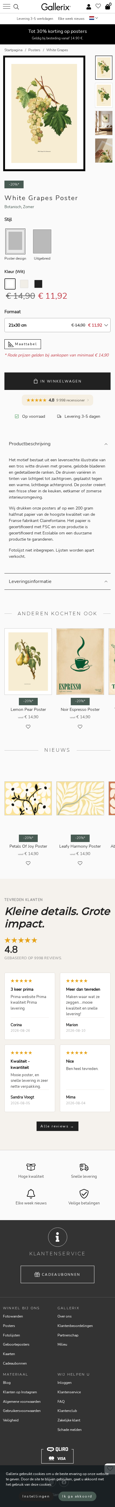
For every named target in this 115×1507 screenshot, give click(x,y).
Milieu (62, 1344)
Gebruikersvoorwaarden (22, 1410)
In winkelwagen (61, 381)
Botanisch (12, 207)
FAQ (61, 1401)
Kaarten (9, 1354)
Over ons (65, 1316)
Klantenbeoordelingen (75, 1325)
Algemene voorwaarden (22, 1401)
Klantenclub (67, 1410)
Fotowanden (13, 1316)
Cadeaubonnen (61, 1274)
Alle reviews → (57, 1126)
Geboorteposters (16, 1344)
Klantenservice (69, 1392)
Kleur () (14, 271)
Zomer (28, 207)
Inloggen (65, 1382)
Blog (7, 1382)
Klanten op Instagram (20, 1392)
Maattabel (25, 344)
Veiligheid (11, 1420)
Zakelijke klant (69, 1420)
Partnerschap (68, 1335)
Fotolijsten (11, 1335)
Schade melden (70, 1429)
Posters (9, 1325)
